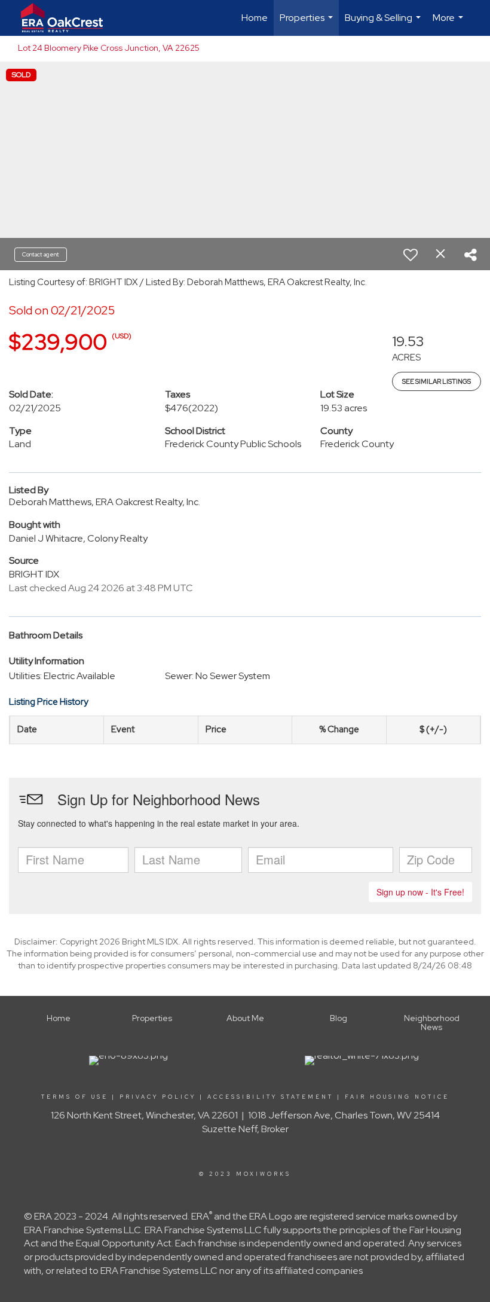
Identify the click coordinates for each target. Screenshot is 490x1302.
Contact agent (40, 254)
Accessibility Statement (270, 1097)
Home (254, 17)
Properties (308, 23)
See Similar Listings (436, 381)
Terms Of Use (74, 1097)
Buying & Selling (384, 23)
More (449, 23)
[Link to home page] (68, 18)
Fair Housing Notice (397, 1097)
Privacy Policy (158, 1097)
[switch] (410, 254)
